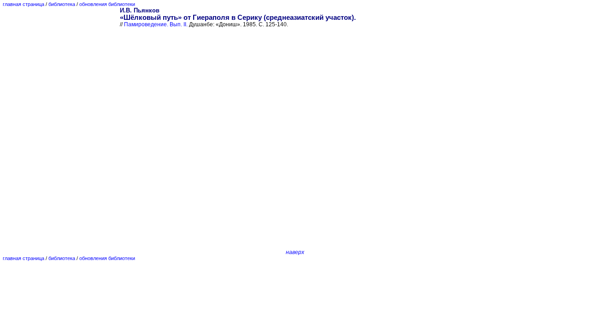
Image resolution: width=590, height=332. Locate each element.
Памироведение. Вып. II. (156, 24)
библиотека (61, 4)
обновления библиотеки (107, 4)
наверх (295, 252)
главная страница (23, 4)
